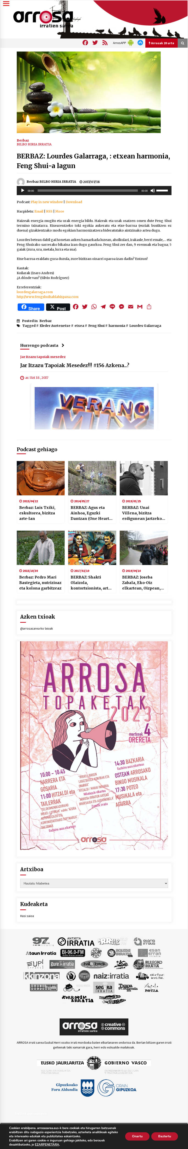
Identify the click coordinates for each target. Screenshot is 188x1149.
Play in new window (47, 202)
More (59, 211)
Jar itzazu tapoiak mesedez (43, 356)
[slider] (162, 190)
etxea (79, 326)
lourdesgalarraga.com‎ (35, 292)
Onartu (137, 1136)
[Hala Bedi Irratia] (94, 964)
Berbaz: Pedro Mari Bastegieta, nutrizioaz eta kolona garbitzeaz (40, 582)
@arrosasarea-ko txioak (36, 628)
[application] (94, 190)
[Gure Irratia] (62, 964)
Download (74, 202)
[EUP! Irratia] (35, 964)
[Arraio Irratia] (112, 941)
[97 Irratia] (43, 941)
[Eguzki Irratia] (120, 953)
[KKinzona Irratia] (42, 976)
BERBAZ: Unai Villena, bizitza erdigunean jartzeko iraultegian (142, 513)
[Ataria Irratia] (144, 941)
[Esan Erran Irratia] (149, 953)
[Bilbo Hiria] (73, 953)
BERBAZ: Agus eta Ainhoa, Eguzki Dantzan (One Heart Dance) (90, 513)
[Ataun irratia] (41, 953)
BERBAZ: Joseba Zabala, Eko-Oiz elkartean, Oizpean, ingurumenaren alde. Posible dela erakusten (143, 583)
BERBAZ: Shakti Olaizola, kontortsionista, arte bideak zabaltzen (91, 583)
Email (38, 211)
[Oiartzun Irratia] (150, 976)
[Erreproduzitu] (22, 190)
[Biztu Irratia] (96, 953)
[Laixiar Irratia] (84, 976)
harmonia (117, 326)
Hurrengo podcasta (39, 345)
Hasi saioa (27, 916)
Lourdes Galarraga (145, 326)
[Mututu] (152, 190)
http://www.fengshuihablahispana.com (47, 297)
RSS (49, 211)
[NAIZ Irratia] (112, 976)
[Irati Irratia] (121, 964)
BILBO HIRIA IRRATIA (34, 144)
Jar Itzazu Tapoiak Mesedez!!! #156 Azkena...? (74, 365)
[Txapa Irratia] (128, 987)
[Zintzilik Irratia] (113, 999)
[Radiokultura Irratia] (43, 987)
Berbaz (23, 140)
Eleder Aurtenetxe (55, 326)
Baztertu (164, 1136)
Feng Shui (96, 326)
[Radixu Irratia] (76, 987)
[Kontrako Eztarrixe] (71, 976)
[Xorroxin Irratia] (77, 999)
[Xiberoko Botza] (151, 987)
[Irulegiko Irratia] (147, 964)
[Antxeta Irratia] (76, 941)
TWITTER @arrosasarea (31, 1113)
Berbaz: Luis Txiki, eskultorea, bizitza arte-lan (37, 513)
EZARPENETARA (47, 1145)
